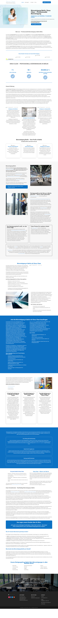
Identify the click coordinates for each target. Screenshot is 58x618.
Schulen (16, 246)
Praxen (41, 246)
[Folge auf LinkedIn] (12, 597)
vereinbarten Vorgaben (40, 442)
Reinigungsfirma (35, 193)
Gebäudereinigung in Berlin (16, 484)
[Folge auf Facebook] (10, 597)
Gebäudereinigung (19, 174)
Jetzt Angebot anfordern (36, 24)
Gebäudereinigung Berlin (34, 196)
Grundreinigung (17, 176)
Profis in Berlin (37, 139)
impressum (33, 596)
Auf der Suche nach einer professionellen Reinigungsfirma (40, 199)
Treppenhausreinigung (24, 600)
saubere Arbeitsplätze (20, 179)
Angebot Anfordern (46, 2)
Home (23, 2)
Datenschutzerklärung (35, 597)
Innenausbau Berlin (21, 253)
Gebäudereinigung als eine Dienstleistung (18, 230)
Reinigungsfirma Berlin (9, 169)
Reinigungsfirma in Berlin (15, 491)
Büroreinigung (22, 596)
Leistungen (27, 2)
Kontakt (32, 2)
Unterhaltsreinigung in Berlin (13, 394)
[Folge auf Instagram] (9, 597)
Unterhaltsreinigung (10, 176)
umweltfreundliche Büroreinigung (30, 491)
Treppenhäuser (9, 250)
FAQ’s (35, 2)
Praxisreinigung (33, 321)
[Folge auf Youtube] (14, 597)
